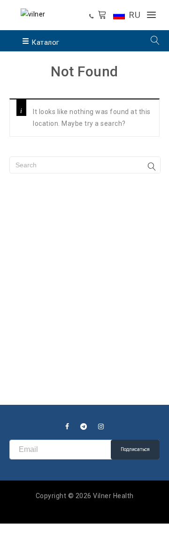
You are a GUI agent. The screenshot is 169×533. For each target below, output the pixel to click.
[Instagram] (101, 427)
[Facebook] (67, 427)
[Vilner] (33, 13)
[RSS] (84, 427)
